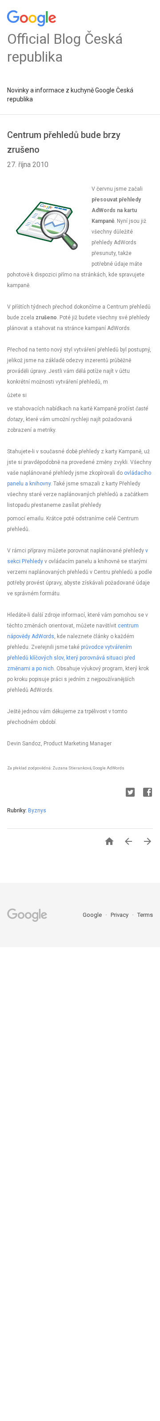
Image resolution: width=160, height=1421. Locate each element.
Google (93, 914)
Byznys (37, 810)
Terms (145, 914)
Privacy (120, 914)
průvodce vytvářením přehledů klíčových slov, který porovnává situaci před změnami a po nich (71, 658)
